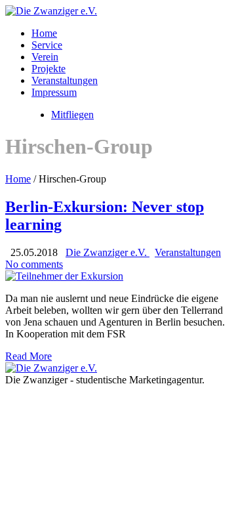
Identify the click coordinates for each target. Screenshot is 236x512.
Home (44, 33)
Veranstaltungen (64, 80)
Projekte (48, 68)
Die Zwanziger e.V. (107, 252)
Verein (44, 56)
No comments (34, 264)
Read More (28, 356)
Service (46, 45)
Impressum (54, 92)
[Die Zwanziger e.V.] (51, 10)
